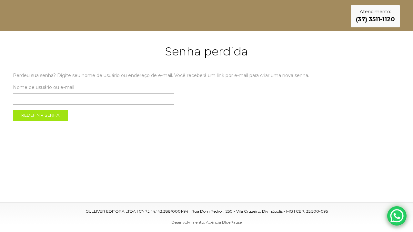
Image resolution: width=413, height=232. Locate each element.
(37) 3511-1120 (375, 19)
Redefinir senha (40, 115)
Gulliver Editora (39, 13)
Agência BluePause (224, 222)
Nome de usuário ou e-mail (43, 87)
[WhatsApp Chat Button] (397, 216)
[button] (375, 16)
